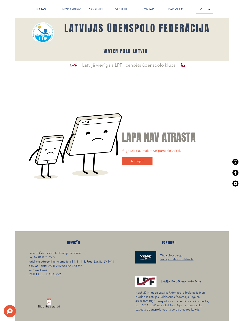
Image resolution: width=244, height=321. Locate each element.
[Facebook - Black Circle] (235, 173)
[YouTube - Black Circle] (235, 183)
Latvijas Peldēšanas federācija (169, 297)
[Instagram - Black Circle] (235, 162)
